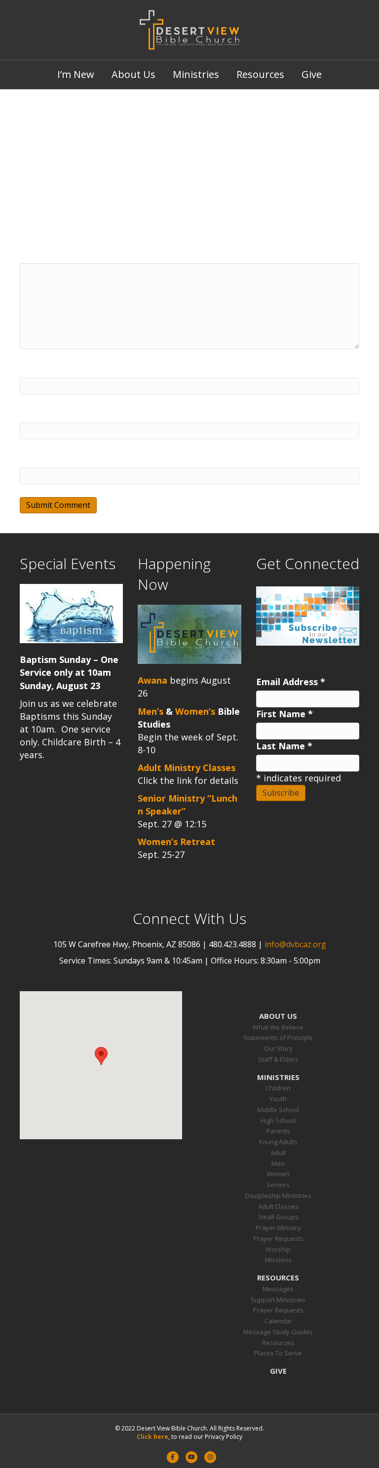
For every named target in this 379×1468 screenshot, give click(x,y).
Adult (278, 1152)
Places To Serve (278, 1353)
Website (38, 458)
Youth (278, 1098)
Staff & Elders (278, 1059)
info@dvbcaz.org (295, 944)
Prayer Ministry (278, 1227)
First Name (284, 714)
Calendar (278, 1320)
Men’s (150, 711)
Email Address (290, 682)
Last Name (284, 746)
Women (278, 1173)
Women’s (195, 711)
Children (278, 1087)
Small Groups (278, 1216)
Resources (260, 74)
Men (278, 1163)
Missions (278, 1259)
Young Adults (278, 1141)
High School (278, 1120)
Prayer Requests (278, 1238)
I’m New (75, 74)
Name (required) (56, 369)
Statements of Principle (278, 1037)
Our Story (278, 1048)
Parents (278, 1130)
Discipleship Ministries (278, 1195)
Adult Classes (278, 1206)
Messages (278, 1288)
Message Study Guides (278, 1331)
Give (312, 74)
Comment (42, 254)
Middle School (278, 1109)
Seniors (278, 1184)
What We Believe (278, 1027)
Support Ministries (278, 1299)
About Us (133, 74)
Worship (278, 1249)
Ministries (196, 74)
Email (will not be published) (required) (105, 414)
